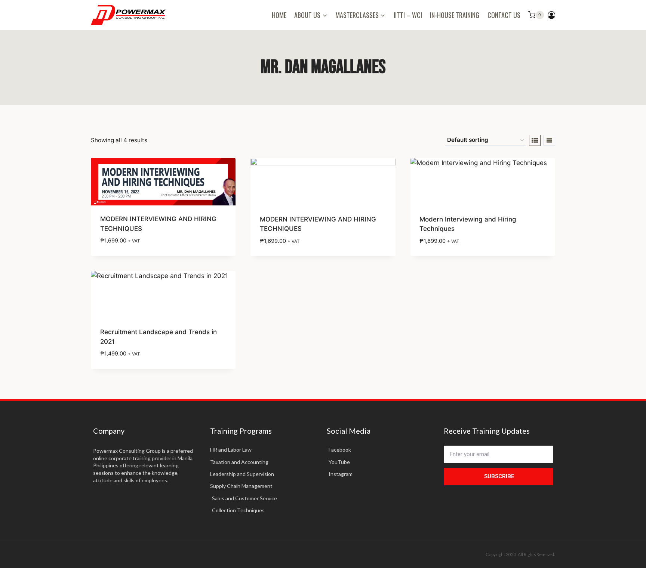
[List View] (549, 140)
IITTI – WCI (408, 15)
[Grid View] (535, 140)
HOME (279, 15)
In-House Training (454, 15)
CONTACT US (503, 15)
